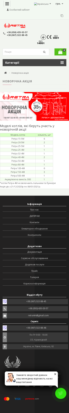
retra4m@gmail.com (38, 315)
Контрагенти (34, 235)
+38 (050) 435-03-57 (17, 32)
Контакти (34, 222)
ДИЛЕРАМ (35, 216)
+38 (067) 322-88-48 (36, 327)
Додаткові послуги (34, 264)
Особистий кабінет (19, 9)
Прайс (34, 270)
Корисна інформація (34, 283)
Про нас (34, 209)
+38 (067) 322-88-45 (17, 35)
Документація (34, 251)
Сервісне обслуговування (34, 258)
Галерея (34, 277)
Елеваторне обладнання (35, 228)
